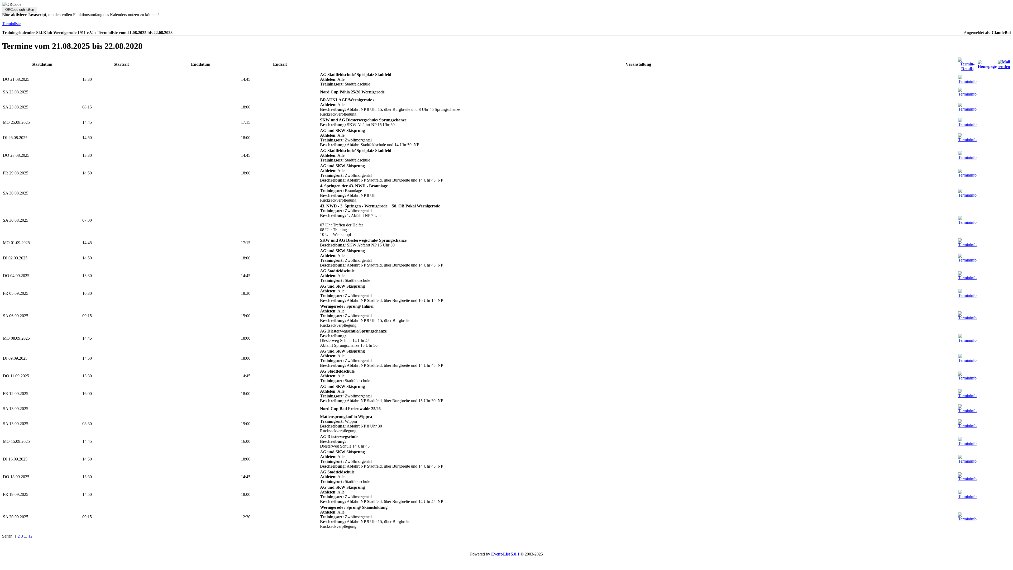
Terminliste (11, 23)
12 (30, 536)
